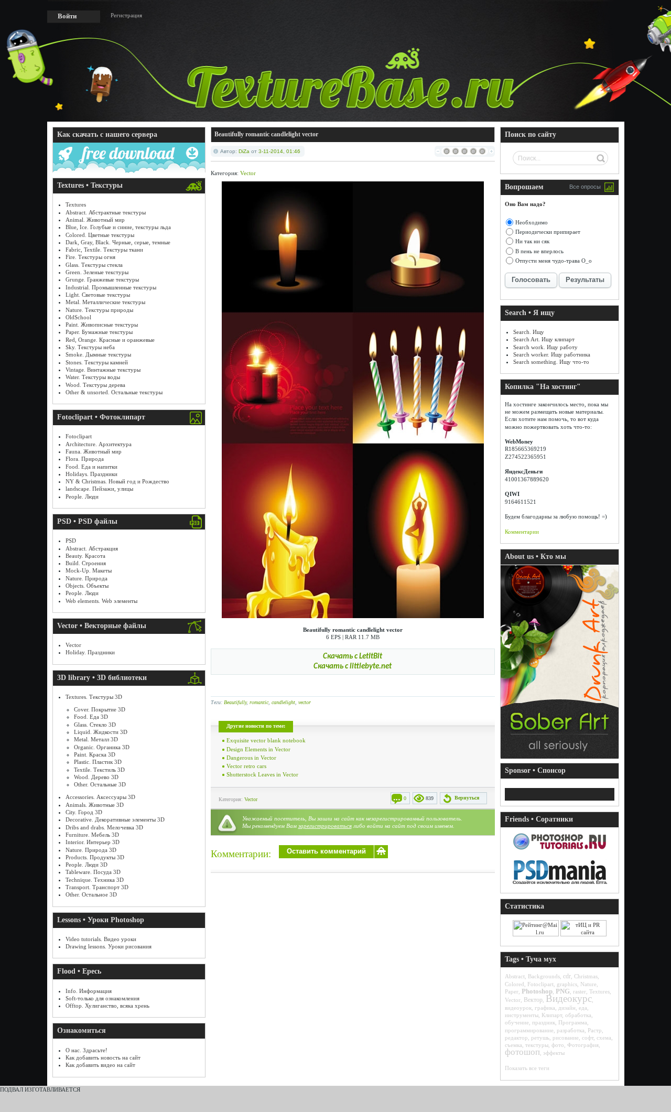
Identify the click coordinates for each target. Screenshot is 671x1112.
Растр (595, 1030)
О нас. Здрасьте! (86, 1050)
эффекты (554, 1053)
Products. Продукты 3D (95, 857)
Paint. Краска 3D (94, 754)
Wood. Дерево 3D (96, 777)
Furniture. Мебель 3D (92, 835)
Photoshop (537, 991)
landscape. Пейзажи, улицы (99, 488)
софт (587, 1037)
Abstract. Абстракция (92, 548)
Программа (572, 1022)
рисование (566, 1037)
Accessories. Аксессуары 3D (100, 797)
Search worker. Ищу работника (551, 354)
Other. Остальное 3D (91, 894)
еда (583, 1008)
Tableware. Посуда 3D (93, 872)
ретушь (540, 1037)
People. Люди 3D (86, 864)
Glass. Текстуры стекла (94, 265)
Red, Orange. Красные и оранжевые (110, 340)
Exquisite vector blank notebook (266, 740)
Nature (588, 984)
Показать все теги (527, 1068)
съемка (513, 1045)
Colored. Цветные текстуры (100, 235)
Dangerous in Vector (251, 757)
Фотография (583, 1045)
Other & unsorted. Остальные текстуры (114, 392)
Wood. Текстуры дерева (95, 385)
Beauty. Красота (85, 556)
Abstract (515, 976)
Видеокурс (569, 998)
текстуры (536, 1045)
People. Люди (82, 496)
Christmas (586, 976)
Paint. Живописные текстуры (102, 324)
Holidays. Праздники (91, 474)
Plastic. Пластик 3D (98, 762)
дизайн (567, 1008)
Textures (76, 204)
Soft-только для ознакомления (102, 998)
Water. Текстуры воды (93, 377)
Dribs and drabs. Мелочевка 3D (104, 827)
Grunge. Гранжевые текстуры (102, 279)
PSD (71, 540)
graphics (567, 984)
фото (557, 1045)
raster (579, 991)
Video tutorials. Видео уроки (101, 939)
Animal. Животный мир (95, 220)
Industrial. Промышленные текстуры (111, 287)
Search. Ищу (528, 332)
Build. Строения (86, 563)
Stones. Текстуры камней (97, 362)
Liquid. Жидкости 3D (100, 732)
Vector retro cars (246, 766)
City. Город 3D (84, 812)
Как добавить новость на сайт (103, 1057)
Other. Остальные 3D (100, 784)
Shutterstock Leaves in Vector (262, 774)
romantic (259, 702)
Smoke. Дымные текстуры (98, 354)
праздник (543, 1022)
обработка (578, 1015)
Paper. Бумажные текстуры (99, 332)
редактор (516, 1037)
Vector (73, 645)
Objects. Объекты (87, 585)
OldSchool (78, 317)
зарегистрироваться (325, 826)
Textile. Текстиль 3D (99, 769)
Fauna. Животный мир (94, 451)
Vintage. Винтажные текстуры (103, 369)
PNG (563, 991)
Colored (514, 984)
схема (604, 1037)
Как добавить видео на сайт (100, 1065)
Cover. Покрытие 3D (99, 709)
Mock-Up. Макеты (89, 570)
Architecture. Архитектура (99, 444)
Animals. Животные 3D (95, 805)
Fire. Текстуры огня (90, 257)
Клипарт (552, 1015)
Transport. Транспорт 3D (97, 887)
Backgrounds (544, 976)
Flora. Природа (85, 459)
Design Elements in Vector (258, 749)
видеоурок (518, 1008)
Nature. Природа (86, 578)
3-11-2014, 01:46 (279, 151)
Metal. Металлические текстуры (105, 302)
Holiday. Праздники (90, 652)
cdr (567, 976)
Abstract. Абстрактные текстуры (106, 212)
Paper (511, 991)
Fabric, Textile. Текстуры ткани (104, 249)
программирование (529, 1030)
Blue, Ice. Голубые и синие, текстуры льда (118, 227)
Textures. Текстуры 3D (94, 697)
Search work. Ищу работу (545, 347)
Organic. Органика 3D (101, 747)
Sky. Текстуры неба (90, 347)
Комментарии (522, 531)
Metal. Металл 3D (96, 739)
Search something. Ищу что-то (551, 362)
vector (304, 702)
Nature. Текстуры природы (99, 310)
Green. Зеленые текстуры (97, 272)
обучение (517, 1022)
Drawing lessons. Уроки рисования (108, 946)
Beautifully (235, 702)
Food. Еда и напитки (91, 466)
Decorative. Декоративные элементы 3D (115, 819)
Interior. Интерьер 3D (93, 842)
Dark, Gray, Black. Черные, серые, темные (118, 242)
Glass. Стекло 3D (95, 724)
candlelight (283, 702)
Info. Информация (89, 991)
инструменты (521, 1015)
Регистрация (126, 15)
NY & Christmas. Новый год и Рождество (117, 481)
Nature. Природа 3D (91, 850)
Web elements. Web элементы (101, 601)
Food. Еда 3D (91, 717)
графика (545, 1008)
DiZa (244, 151)
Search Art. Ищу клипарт (544, 339)
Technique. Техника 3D (95, 880)
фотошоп (522, 1052)
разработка (571, 1030)
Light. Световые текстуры (98, 295)
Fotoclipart (79, 436)
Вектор (533, 999)
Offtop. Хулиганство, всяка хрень (107, 1005)
